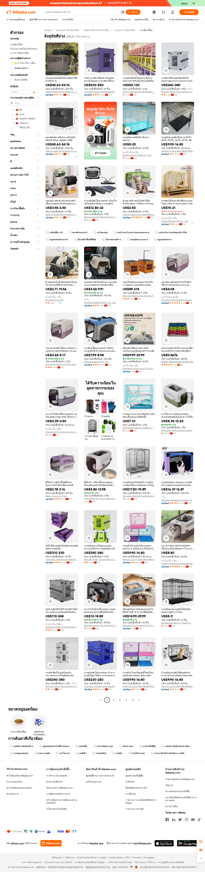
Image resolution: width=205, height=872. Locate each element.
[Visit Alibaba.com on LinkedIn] (174, 820)
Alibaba (47, 30)
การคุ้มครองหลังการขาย (58, 794)
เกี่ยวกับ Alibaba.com (16, 769)
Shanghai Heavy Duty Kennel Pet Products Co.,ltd (139, 296)
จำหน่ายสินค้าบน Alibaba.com (180, 779)
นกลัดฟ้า (82, 753)
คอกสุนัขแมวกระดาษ (139, 239)
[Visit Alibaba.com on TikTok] (199, 820)
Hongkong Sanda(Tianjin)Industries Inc (139, 496)
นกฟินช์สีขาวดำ (56, 232)
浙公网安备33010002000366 (155, 867)
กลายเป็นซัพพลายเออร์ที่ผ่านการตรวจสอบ (181, 799)
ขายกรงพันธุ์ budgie (105, 746)
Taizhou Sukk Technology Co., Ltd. (61, 91)
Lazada (102, 857)
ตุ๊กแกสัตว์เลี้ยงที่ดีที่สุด (87, 239)
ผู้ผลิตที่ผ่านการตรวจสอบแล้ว (100, 775)
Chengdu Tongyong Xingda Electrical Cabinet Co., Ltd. (100, 91)
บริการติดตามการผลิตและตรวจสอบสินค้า (61, 801)
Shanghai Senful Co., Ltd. (96, 361)
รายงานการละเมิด (135, 809)
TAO (127, 857)
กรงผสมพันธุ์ (101, 753)
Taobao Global (116, 857)
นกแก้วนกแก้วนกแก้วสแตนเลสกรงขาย (133, 232)
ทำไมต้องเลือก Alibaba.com (19, 775)
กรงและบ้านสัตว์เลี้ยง (124, 30)
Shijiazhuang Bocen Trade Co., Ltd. (139, 427)
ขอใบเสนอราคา (94, 781)
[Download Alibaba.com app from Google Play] (188, 843)
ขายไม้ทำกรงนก (138, 753)
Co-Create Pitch (14, 781)
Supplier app (96, 843)
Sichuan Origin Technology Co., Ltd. (177, 91)
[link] (201, 841)
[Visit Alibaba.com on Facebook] (167, 820)
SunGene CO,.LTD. (54, 300)
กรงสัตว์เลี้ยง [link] (146, 30)
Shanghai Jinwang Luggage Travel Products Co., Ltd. (177, 500)
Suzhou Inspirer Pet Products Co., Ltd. (100, 217)
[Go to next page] (139, 700)
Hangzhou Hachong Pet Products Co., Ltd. (61, 364)
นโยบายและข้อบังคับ (56, 809)
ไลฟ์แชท (130, 781)
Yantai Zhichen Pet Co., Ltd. (174, 221)
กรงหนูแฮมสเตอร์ (21, 753)
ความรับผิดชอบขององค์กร (19, 788)
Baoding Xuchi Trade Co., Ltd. (137, 155)
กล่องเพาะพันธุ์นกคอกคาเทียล (177, 746)
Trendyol (136, 857)
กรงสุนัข (118, 753)
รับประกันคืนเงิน (54, 781)
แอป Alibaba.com (142, 843)
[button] (122, 12)
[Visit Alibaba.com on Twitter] (180, 820)
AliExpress (57, 857)
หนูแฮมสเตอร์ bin (164, 239)
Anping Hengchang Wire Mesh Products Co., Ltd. (139, 91)
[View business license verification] (131, 867)
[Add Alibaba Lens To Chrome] (51, 843)
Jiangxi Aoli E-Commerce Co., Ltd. (61, 432)
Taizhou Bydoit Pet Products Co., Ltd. (61, 214)
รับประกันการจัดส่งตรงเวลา (60, 788)
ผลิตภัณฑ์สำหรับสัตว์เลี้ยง (96, 30)
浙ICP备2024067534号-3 (184, 867)
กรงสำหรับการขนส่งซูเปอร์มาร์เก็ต (173, 232)
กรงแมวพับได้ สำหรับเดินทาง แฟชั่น (169, 753)
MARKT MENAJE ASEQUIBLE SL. (177, 361)
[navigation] (24, 365)
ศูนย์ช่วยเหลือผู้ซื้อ (134, 775)
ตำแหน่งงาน (12, 794)
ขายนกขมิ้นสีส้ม (149, 746)
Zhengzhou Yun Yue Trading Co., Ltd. (100, 498)
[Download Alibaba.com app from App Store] (164, 843)
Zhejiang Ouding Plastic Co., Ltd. (100, 302)
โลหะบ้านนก (128, 746)
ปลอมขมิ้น (83, 746)
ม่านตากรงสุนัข (43, 753)
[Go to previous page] (100, 700)
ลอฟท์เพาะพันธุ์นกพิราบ (23, 746)
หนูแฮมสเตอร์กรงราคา (58, 239)
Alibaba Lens (17, 843)
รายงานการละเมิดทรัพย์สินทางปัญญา (141, 801)
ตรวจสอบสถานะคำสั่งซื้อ (177, 791)
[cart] (163, 12)
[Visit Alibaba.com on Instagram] (186, 820)
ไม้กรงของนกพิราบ (113, 239)
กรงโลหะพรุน (102, 232)
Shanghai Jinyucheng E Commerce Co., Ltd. (139, 368)
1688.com (69, 857)
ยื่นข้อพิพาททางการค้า (136, 788)
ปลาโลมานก (64, 753)
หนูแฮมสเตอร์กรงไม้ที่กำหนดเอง (56, 746)
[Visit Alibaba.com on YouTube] (193, 820)
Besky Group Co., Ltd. (56, 496)
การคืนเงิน (131, 794)
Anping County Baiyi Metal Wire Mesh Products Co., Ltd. (177, 151)
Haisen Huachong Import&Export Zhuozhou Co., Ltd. (139, 214)
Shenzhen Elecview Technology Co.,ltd (177, 300)
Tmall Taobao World (86, 857)
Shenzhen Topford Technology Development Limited (177, 430)
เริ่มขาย (169, 785)
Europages (149, 857)
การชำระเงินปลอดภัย (56, 775)
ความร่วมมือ (171, 806)
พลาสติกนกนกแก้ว (80, 232)
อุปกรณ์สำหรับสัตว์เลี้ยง (67, 30)
